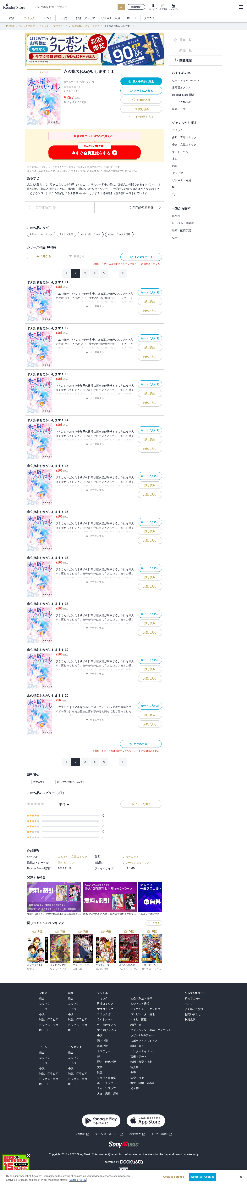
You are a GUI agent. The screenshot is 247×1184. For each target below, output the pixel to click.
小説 (175, 158)
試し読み (143, 109)
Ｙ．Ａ (155, 968)
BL (173, 187)
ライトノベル (180, 151)
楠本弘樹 (146, 968)
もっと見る (154, 923)
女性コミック (60, 26)
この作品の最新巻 (141, 207)
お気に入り (143, 99)
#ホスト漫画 (66, 234)
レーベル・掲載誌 (183, 223)
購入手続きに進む (143, 81)
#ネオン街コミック (91, 234)
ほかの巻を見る (144, 116)
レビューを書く (72, 91)
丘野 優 (137, 968)
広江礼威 (77, 968)
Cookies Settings (173, 1176)
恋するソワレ (88, 81)
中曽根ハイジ (126, 968)
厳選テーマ (179, 108)
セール (176, 237)
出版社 (176, 216)
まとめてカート (143, 256)
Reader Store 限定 (183, 94)
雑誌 (175, 165)
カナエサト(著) (71, 81)
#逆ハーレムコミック (41, 234)
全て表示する (97, 306)
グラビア (177, 173)
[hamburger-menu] (241, 7)
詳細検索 (135, 7)
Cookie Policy (77, 1179)
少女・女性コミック (184, 144)
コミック (44, 26)
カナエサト (39, 781)
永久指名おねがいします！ (86, 26)
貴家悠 (99, 968)
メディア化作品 (181, 101)
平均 (62, 804)
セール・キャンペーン (185, 80)
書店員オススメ (181, 87)
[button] (161, 1134)
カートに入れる (143, 90)
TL (173, 194)
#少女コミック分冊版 (119, 234)
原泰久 (30, 968)
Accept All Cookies (202, 1176)
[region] (123, 1177)
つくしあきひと (58, 968)
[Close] (241, 1177)
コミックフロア (27, 26)
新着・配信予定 (181, 230)
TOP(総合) (8, 26)
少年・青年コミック (184, 137)
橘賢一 (107, 968)
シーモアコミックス (137, 862)
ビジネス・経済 (181, 180)
